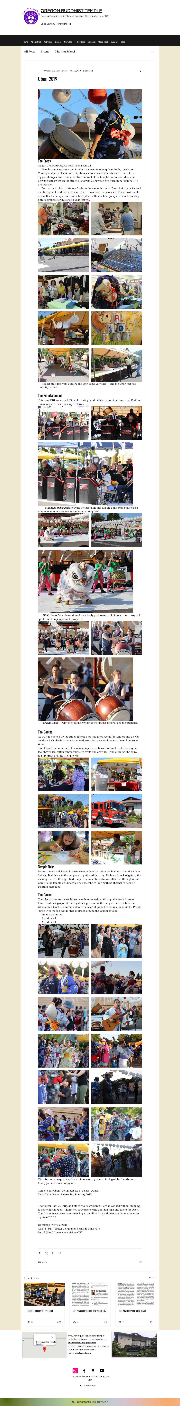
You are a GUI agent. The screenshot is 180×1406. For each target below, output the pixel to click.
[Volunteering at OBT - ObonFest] (44, 1294)
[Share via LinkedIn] (53, 1253)
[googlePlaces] (93, 1370)
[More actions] (140, 70)
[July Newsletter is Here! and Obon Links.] (90, 1294)
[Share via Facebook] (39, 1253)
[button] (152, 51)
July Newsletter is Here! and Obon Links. (89, 1310)
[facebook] (84, 1370)
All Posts (29, 51)
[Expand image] (63, 218)
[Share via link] (60, 1253)
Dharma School (65, 51)
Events (45, 51)
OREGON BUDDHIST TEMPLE (71, 10)
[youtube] (102, 1370)
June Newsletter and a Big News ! (132, 1310)
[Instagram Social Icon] (75, 1370)
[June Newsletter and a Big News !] (135, 1294)
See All (152, 1277)
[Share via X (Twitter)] (46, 1253)
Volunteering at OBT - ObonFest (40, 1310)
